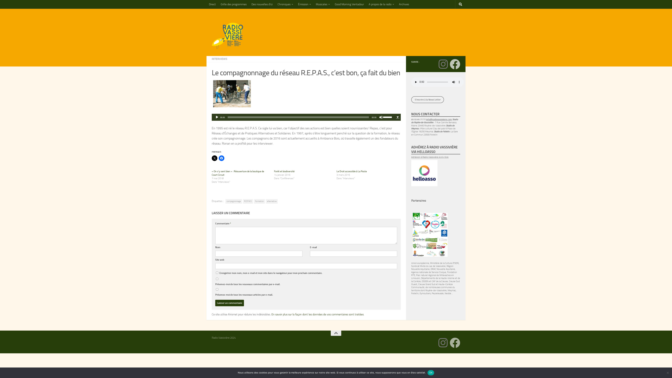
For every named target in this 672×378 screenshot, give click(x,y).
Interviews (219, 59)
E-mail (313, 247)
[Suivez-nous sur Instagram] (443, 64)
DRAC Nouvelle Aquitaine (443, 269)
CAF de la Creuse (440, 281)
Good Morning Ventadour (349, 4)
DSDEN (425, 281)
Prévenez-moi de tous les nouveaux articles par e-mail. (244, 294)
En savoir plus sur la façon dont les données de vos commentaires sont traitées (317, 314)
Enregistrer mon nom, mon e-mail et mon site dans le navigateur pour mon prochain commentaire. (270, 273)
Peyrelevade (438, 293)
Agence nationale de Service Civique (428, 272)
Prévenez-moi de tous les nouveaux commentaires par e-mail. (247, 284)
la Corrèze (416, 281)
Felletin (415, 293)
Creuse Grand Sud (426, 284)
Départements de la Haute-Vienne (437, 278)
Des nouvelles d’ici (262, 4)
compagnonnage (234, 201)
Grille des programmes (234, 4)
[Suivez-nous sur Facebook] (455, 64)
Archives (404, 4)
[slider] (388, 117)
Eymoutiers (425, 293)
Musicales (321, 4)
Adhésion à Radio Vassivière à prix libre (430, 157)
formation (259, 201)
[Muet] (381, 117)
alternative (271, 201)
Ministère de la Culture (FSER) (444, 263)
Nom (217, 247)
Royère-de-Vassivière (436, 290)
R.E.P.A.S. (248, 201)
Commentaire (223, 223)
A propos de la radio (380, 4)
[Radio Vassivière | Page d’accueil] (229, 36)
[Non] (667, 372)
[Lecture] (217, 117)
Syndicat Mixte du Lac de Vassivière (428, 266)
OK (431, 372)
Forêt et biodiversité (284, 171)
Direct (212, 4)
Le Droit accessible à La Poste (352, 171)
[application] (303, 117)
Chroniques (284, 4)
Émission (303, 4)
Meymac (452, 290)
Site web (219, 259)
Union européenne (420, 263)
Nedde (448, 293)
